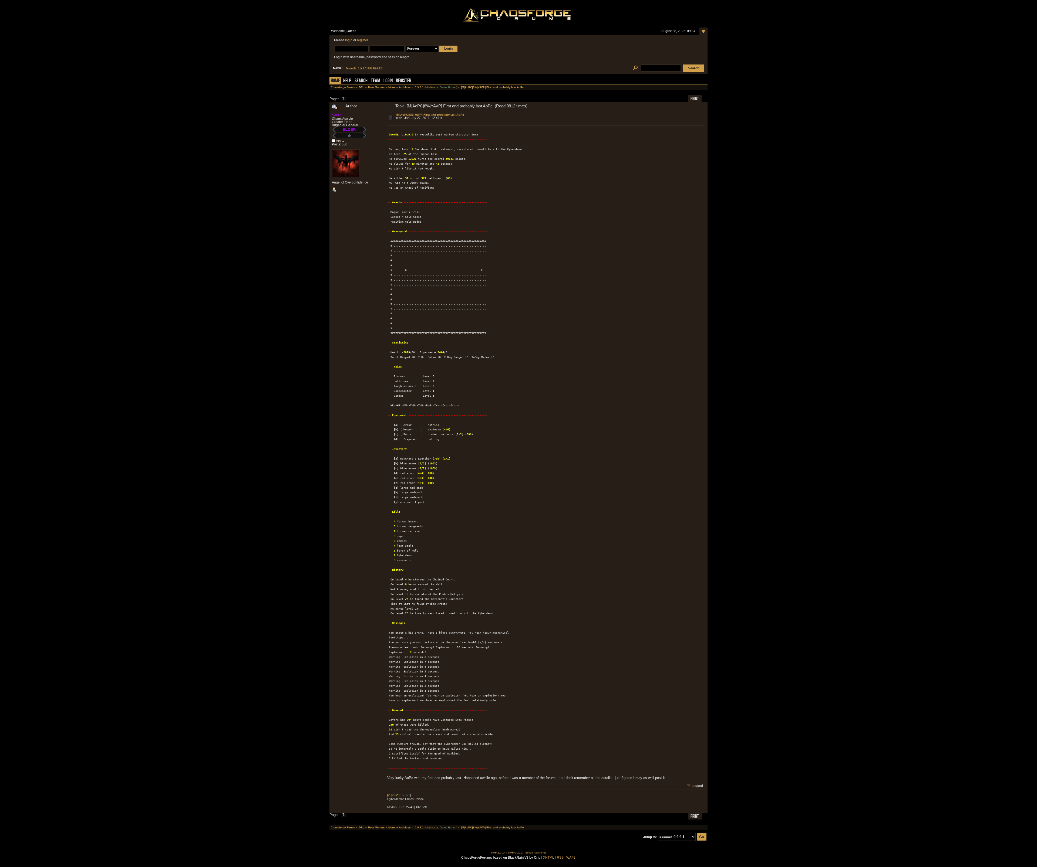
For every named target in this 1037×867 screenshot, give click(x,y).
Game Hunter (448, 87)
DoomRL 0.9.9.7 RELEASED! (364, 68)
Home (335, 81)
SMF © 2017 (516, 852)
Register (403, 81)
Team (375, 81)
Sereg (337, 115)
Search (361, 81)
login (348, 40)
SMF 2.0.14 (498, 852)
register (362, 40)
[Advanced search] (635, 68)
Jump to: (650, 837)
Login (388, 81)
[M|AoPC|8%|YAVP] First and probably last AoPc (430, 114)
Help (347, 81)
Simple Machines (535, 852)
